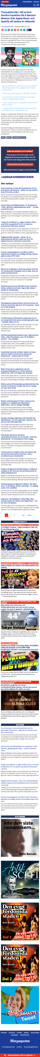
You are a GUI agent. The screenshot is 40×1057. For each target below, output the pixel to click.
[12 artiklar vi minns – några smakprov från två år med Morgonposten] (20, 550)
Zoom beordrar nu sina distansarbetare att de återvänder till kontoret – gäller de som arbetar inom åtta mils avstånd (19, 730)
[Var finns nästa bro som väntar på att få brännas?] (20, 856)
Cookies (19, 1047)
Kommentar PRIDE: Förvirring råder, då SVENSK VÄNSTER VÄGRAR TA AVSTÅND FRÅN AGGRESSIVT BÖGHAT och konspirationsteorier (19, 647)
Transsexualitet (19, 137)
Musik (9, 137)
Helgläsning (35, 1033)
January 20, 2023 (22, 110)
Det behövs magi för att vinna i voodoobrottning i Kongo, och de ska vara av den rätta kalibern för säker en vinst (19, 687)
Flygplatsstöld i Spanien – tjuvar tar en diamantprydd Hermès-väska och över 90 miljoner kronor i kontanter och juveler (19, 783)
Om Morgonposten (8, 1047)
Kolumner (14, 1035)
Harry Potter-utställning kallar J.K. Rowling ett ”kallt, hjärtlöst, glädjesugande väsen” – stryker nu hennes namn (19, 748)
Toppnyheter (24, 1035)
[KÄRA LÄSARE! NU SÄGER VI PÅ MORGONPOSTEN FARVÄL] (20, 588)
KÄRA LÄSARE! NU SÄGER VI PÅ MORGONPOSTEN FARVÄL (19, 566)
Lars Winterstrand (7, 26)
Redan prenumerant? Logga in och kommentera (20, 169)
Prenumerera (27, 2)
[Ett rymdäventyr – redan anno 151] (20, 898)
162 (23, 515)
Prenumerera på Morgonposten (20, 164)
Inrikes (26, 1033)
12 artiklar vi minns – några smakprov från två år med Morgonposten (19, 528)
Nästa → (30, 515)
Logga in (36, 2)
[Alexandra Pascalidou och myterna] (20, 1023)
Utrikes (19, 1033)
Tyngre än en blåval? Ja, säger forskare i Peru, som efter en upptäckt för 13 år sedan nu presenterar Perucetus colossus (20, 767)
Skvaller (12, 1033)
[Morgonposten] (10, 5)
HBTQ (3, 137)
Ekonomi (4, 1033)
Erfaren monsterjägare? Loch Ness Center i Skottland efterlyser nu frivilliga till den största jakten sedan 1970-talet (20, 799)
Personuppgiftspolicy (31, 1047)
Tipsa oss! (5, 2)
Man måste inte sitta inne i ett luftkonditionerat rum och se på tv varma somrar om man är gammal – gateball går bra (18, 607)
